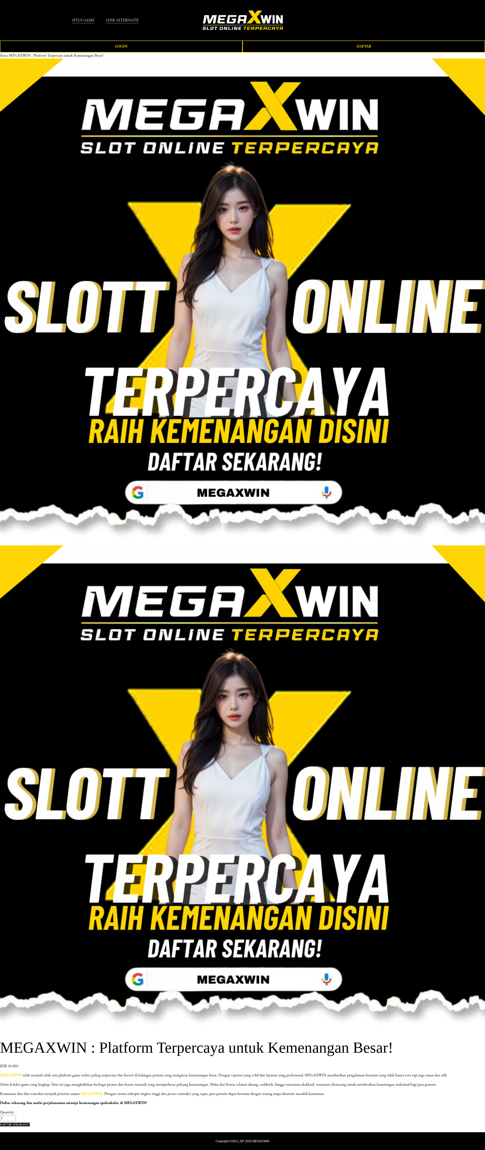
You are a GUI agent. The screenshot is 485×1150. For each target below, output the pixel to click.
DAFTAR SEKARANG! (15, 1124)
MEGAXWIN (91, 1093)
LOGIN (121, 46)
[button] (15, 1124)
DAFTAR (364, 46)
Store (4, 55)
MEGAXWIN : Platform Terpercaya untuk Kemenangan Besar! (56, 55)
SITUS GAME (83, 20)
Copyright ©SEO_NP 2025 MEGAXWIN (242, 1141)
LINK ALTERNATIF (122, 20)
